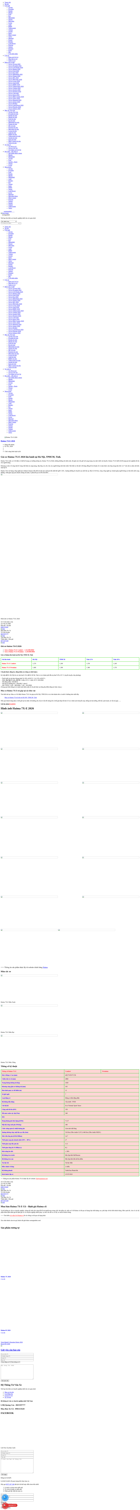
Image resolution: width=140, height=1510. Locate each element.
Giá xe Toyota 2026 (14, 64)
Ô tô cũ (7, 55)
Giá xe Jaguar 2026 (14, 102)
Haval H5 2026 (5, 1344)
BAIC (10, 50)
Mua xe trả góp (9, 1392)
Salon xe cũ (11, 60)
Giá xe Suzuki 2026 (14, 90)
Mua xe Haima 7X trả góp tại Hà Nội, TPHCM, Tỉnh (21, 697)
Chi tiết (3, 1279)
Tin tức (7, 4)
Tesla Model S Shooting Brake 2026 (12, 1342)
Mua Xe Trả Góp (10, 110)
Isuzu (10, 33)
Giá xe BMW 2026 (14, 84)
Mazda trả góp (12, 117)
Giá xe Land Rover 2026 (15, 105)
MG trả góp (11, 126)
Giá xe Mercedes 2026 (15, 79)
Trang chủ (8, 2)
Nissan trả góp (12, 124)
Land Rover (12, 43)
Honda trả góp (12, 115)
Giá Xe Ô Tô (9, 1395)
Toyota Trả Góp (13, 112)
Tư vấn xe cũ (12, 146)
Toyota (10, 7)
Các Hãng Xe (9, 1394)
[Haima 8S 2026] (22, 1306)
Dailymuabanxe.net (42, 1178)
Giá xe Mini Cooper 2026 (16, 96)
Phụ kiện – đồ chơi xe (11, 151)
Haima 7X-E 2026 (8, 441)
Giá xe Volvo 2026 (14, 98)
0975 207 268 (10, 1484)
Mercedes (11, 21)
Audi (9, 24)
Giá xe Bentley (12, 103)
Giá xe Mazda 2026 (14, 69)
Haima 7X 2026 (6, 1276)
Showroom (8, 167)
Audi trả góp (12, 133)
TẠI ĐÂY (12, 704)
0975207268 (4, 641)
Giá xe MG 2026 (13, 78)
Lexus (10, 23)
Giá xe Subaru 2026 (14, 108)
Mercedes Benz (13, 196)
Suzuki (10, 31)
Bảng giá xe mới (9, 62)
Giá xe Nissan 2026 (14, 76)
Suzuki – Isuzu (12, 162)
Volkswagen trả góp (14, 136)
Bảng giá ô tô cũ (13, 57)
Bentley (10, 42)
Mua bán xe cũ (12, 59)
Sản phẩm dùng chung (15, 153)
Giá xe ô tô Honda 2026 (15, 67)
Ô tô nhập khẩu (13, 54)
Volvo (10, 36)
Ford (9, 14)
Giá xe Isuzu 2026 (13, 95)
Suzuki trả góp (12, 138)
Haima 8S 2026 (5, 1330)
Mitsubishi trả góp (13, 122)
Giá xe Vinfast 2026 (14, 88)
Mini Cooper (12, 35)
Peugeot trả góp (13, 127)
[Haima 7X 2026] (22, 1252)
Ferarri (10, 40)
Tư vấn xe (8, 145)
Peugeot (10, 48)
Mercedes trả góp (13, 129)
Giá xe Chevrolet (13, 93)
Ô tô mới (7, 6)
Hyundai (11, 9)
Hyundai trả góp (13, 114)
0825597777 (4, 634)
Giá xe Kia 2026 (13, 72)
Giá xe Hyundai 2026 (14, 66)
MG (9, 52)
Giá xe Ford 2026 (13, 71)
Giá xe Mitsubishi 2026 (15, 74)
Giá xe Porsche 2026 (14, 107)
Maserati (11, 38)
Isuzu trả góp (12, 139)
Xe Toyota (8, 1397)
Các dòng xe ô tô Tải (14, 150)
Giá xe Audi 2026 (13, 83)
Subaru (10, 47)
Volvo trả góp (12, 143)
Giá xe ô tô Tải (12, 148)
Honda (10, 11)
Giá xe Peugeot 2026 (14, 91)
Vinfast (10, 30)
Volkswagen (12, 28)
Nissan (10, 19)
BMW (10, 26)
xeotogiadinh (9, 211)
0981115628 (4, 627)
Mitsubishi (11, 18)
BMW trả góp (12, 134)
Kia (9, 16)
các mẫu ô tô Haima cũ (17, 1215)
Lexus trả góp (12, 131)
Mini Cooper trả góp (14, 141)
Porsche (10, 45)
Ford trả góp (12, 119)
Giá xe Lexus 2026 (14, 81)
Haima (45, 967)
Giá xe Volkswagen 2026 (16, 86)
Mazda (10, 12)
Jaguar (10, 189)
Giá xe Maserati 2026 (14, 100)
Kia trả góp (11, 121)
